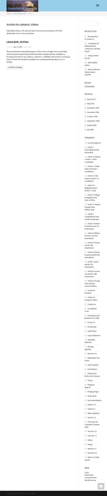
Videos (25, 47)
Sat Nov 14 (91, 405)
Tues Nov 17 (92, 436)
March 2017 (91, 99)
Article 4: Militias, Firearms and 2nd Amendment (92, 235)
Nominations (92, 369)
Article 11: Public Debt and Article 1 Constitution (92, 169)
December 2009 (93, 108)
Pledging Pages (93, 392)
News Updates (93, 365)
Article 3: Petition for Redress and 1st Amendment (92, 226)
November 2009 (93, 112)
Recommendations (95, 400)
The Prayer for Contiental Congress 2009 (92, 424)
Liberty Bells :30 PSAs (18, 42)
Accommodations (94, 143)
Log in (87, 472)
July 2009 (90, 129)
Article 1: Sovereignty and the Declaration (92, 150)
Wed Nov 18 (92, 453)
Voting (90, 444)
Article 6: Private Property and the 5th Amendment (92, 255)
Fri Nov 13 (91, 322)
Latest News (92, 331)
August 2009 (91, 125)
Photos (90, 380)
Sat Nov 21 (91, 409)
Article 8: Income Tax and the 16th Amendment (92, 274)
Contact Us (92, 304)
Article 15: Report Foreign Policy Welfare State (92, 207)
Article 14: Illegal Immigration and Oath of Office (92, 197)
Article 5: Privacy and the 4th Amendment (92, 245)
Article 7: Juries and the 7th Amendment (91, 264)
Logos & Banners (94, 335)
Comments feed (90, 478)
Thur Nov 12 (92, 431)
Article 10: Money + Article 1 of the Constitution (92, 159)
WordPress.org (90, 480)
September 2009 (93, 121)
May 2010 (90, 104)
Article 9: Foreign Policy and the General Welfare (92, 283)
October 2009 (92, 116)
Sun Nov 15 (92, 417)
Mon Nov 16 (92, 354)
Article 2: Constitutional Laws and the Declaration (92, 216)
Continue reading (15, 67)
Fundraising (92, 327)
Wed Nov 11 (92, 449)
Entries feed (89, 475)
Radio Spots (92, 396)
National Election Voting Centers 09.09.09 (92, 72)
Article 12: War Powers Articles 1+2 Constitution (92, 178)
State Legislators (94, 413)
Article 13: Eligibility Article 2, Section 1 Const (91, 188)
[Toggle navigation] (97, 5)
